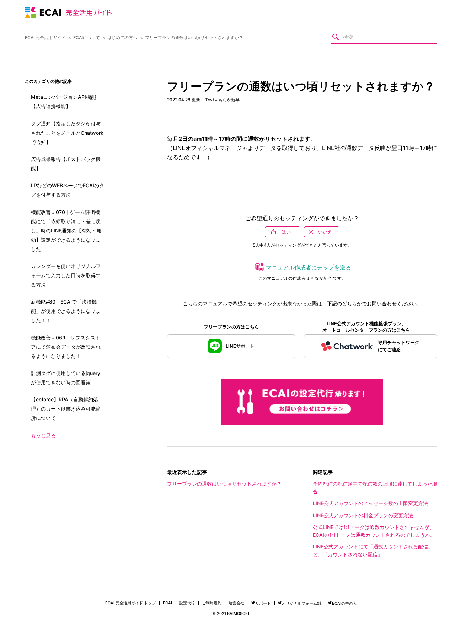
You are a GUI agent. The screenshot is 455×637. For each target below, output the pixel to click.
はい (286, 232)
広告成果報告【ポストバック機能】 (66, 163)
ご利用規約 (211, 603)
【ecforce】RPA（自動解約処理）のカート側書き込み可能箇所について (66, 408)
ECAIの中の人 (344, 603)
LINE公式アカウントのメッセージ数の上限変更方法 (370, 503)
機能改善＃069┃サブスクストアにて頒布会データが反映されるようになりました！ (66, 346)
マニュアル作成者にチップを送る (308, 267)
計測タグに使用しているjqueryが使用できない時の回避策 (65, 377)
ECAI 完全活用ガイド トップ (130, 603)
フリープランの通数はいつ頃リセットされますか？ (224, 484)
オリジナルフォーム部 (301, 603)
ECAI (167, 603)
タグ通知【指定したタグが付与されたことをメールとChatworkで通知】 (67, 133)
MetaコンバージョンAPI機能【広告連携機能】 (63, 101)
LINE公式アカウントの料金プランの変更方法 (363, 515)
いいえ (325, 232)
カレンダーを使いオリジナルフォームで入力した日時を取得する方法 (66, 275)
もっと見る (43, 435)
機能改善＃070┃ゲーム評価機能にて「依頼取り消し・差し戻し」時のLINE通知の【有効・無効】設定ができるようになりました (66, 230)
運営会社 (236, 603)
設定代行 (187, 603)
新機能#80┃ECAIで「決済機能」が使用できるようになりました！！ (66, 311)
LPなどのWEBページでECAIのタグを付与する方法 (67, 190)
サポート (263, 603)
